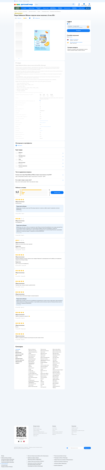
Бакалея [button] (17, 350)
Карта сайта (35, 435)
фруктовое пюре (56, 353)
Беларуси (28, 448)
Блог (72, 433)
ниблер (29, 353)
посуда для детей (31, 380)
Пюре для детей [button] (19, 361)
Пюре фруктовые (45, 11)
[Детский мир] (23, 4)
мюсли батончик (56, 382)
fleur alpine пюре (56, 357)
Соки (41, 385)
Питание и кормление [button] (20, 360)
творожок (42, 381)
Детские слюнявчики (32, 349)
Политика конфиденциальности (38, 431)
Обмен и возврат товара (37, 429)
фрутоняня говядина (56, 372)
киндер (29, 369)
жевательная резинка (56, 386)
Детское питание (32, 11)
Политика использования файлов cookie (40, 433)
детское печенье (55, 376)
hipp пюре (54, 360)
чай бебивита (30, 376)
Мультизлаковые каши (32, 383)
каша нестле (43, 356)
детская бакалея (31, 361)
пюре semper (55, 356)
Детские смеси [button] (18, 352)
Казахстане (24, 448)
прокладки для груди (32, 358)
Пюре (39, 11)
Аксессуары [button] (18, 349)
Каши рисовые (30, 385)
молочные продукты (44, 366)
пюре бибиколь (55, 367)
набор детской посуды (32, 350)
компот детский (43, 387)
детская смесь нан (44, 370)
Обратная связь (35, 434)
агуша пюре (55, 364)
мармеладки (55, 380)
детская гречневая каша (45, 350)
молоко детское (43, 367)
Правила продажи (36, 430)
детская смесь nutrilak (44, 374)
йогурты (42, 378)
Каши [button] (17, 357)
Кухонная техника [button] (19, 358)
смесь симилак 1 (31, 367)
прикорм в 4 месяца (44, 358)
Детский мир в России (18, 448)
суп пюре (42, 384)
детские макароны (31, 360)
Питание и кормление (22, 11)
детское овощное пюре (57, 350)
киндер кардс (30, 370)
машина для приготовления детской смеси (45, 361)
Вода (41, 380)
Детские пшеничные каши (32, 386)
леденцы (54, 387)
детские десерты (56, 383)
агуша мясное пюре (56, 371)
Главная (15, 11)
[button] (88, 8)
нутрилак (30, 366)
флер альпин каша (44, 353)
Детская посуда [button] (19, 355)
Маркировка (19, 145)
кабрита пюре (55, 361)
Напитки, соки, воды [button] (19, 353)
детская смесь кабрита (44, 373)
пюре (54, 368)
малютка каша (43, 354)
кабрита (29, 365)
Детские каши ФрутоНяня (45, 357)
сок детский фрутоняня (32, 373)
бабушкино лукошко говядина (58, 369)
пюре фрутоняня (56, 365)
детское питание (43, 376)
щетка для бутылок (31, 356)
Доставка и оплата (36, 427)
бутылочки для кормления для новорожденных (33, 382)
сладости (54, 384)
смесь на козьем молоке (45, 365)
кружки (29, 378)
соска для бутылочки (32, 354)
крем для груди (31, 357)
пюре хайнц (55, 358)
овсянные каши (43, 349)
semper (42, 369)
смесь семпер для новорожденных (31, 363)
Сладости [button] (17, 363)
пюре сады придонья (56, 354)
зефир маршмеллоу (56, 379)
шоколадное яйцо (56, 375)
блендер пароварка (44, 362)
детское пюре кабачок (56, 349)
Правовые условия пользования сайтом (35, 447)
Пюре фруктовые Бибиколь (55, 11)
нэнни (42, 363)
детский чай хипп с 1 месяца (33, 374)
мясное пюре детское (56, 373)
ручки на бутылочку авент (32, 377)
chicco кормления (44, 377)
